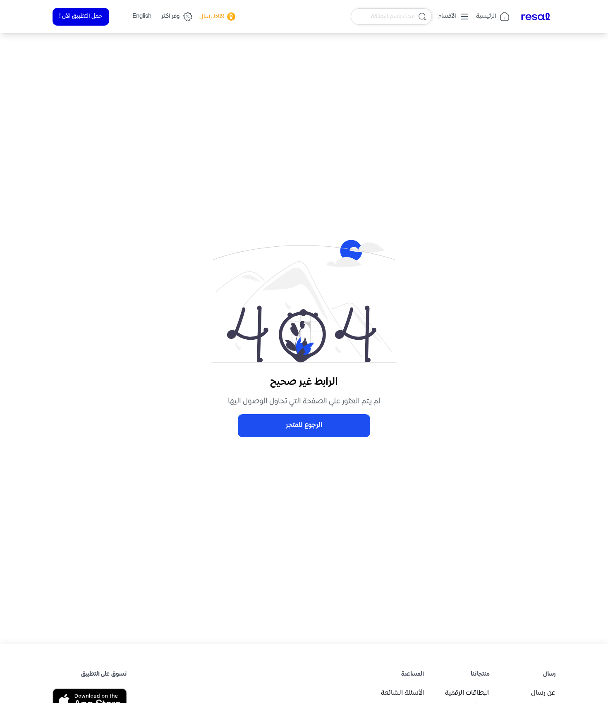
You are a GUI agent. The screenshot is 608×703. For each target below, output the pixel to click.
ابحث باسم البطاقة (393, 16)
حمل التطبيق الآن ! (81, 16)
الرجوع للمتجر (304, 425)
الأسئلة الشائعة (402, 693)
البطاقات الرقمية (467, 693)
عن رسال (543, 693)
